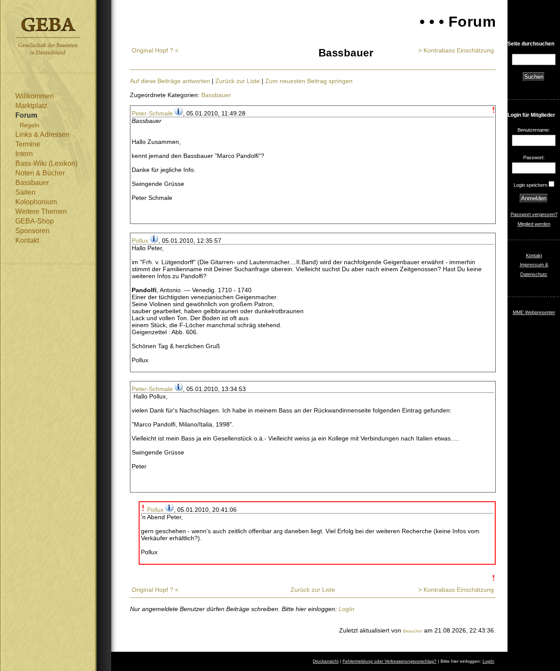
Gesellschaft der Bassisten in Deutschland (48, 36)
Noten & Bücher (40, 173)
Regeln (29, 125)
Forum (26, 115)
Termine (27, 144)
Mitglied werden (534, 224)
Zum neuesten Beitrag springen (309, 80)
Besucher (412, 631)
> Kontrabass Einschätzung (456, 50)
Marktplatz (31, 105)
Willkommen (34, 96)
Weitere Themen (41, 211)
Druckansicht (326, 661)
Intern (24, 153)
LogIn (346, 608)
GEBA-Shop (34, 221)
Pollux (140, 240)
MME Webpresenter (534, 312)
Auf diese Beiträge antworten (170, 80)
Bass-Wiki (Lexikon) (46, 163)
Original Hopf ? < (155, 50)
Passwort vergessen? (534, 214)
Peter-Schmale (152, 113)
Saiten (25, 192)
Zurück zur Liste (237, 80)
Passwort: (534, 157)
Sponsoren (32, 230)
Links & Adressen (42, 134)
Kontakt (27, 240)
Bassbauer (32, 182)
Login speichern (530, 185)
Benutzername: (534, 130)
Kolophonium (36, 202)
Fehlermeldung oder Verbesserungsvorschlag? (390, 661)
